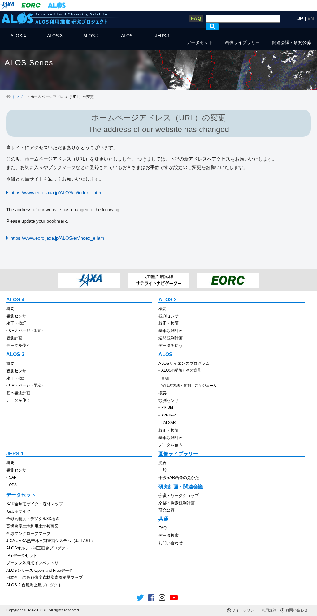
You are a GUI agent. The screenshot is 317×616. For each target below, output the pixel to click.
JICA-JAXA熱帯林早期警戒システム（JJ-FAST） (50, 540)
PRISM (167, 407)
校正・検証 (16, 323)
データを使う (18, 345)
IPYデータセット (21, 555)
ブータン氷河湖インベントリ (32, 563)
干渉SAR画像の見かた (178, 477)
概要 (10, 308)
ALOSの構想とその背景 (181, 370)
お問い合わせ (170, 543)
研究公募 (166, 510)
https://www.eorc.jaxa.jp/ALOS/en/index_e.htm (57, 238)
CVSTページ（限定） (27, 330)
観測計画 (14, 338)
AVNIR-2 (168, 415)
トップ (17, 97)
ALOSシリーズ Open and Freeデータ (39, 570)
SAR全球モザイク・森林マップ (34, 504)
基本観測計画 (170, 330)
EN (310, 18)
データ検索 (168, 535)
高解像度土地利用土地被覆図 (32, 526)
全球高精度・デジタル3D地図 (32, 518)
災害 (162, 462)
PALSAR (168, 422)
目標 (165, 378)
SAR (13, 477)
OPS (13, 485)
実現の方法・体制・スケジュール (189, 385)
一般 (162, 470)
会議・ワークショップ (178, 495)
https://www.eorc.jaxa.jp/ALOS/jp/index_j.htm (56, 192)
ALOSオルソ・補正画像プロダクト (37, 548)
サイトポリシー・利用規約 (254, 610)
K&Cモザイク (18, 511)
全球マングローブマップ (28, 533)
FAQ (196, 18)
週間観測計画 (170, 338)
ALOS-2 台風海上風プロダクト (34, 585)
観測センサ (16, 316)
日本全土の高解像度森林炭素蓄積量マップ (44, 577)
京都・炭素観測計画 (176, 503)
